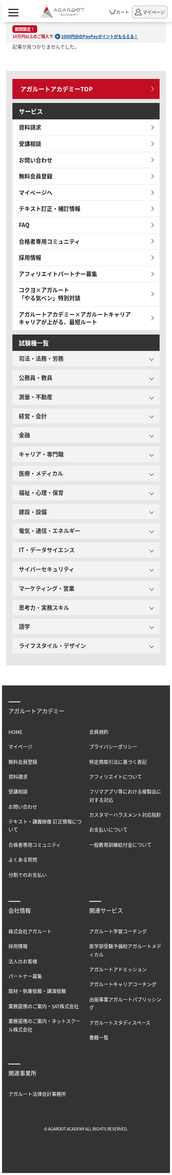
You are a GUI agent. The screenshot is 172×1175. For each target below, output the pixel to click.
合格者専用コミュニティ (49, 241)
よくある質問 (22, 859)
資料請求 (30, 127)
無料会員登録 (35, 176)
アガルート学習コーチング (118, 931)
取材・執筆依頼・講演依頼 (37, 991)
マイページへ (35, 192)
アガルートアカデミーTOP (56, 89)
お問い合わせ (35, 160)
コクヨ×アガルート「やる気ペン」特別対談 (49, 294)
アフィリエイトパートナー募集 (58, 274)
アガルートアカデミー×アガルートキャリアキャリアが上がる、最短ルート (75, 318)
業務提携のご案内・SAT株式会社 (43, 1006)
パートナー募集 (25, 976)
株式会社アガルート (30, 931)
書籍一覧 (98, 1037)
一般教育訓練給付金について (120, 844)
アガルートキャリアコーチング (122, 984)
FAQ (24, 225)
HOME (15, 731)
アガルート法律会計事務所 (37, 1093)
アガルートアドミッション (118, 969)
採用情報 (30, 257)
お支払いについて (108, 829)
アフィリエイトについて (115, 776)
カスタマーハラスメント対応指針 (125, 814)
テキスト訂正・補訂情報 (49, 208)
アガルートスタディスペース (119, 1022)
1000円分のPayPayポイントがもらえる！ (99, 36)
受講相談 (30, 143)
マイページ (20, 746)
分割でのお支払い (27, 874)
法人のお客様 (22, 961)
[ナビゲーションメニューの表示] (13, 12)
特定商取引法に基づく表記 (118, 761)
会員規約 (98, 731)
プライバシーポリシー (113, 746)
